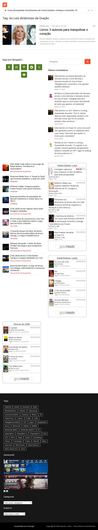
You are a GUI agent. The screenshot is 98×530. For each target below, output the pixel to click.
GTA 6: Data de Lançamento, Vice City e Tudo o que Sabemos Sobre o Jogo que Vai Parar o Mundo (27, 221)
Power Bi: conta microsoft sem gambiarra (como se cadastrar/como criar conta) (72, 130)
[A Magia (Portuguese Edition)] (51, 286)
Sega (20, 437)
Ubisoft (36, 441)
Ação (35, 407)
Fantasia (25, 414)
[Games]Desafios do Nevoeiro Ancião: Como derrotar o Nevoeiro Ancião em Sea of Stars (70, 79)
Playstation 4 (22, 433)
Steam (27, 437)
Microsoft (16, 426)
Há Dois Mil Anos (61, 300)
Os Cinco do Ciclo (61, 262)
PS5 (6, 437)
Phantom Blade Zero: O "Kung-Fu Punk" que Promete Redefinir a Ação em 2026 (27, 177)
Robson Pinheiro (61, 293)
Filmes (34, 414)
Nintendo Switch (11, 430)
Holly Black (14, 359)
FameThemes (90, 526)
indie (36, 418)
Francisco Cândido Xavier (63, 302)
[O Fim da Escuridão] (51, 293)
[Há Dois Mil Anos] (51, 305)
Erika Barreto (44, 26)
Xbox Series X (33, 445)
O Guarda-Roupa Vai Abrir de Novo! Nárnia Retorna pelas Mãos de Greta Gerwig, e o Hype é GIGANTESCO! (26, 233)
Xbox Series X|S (11, 449)
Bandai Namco (10, 411)
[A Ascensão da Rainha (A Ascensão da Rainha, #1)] (5, 352)
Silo (55, 271)
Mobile (26, 426)
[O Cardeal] (5, 333)
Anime (16, 407)
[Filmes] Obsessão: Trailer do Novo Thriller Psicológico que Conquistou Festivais (26, 245)
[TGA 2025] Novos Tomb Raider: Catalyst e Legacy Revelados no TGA (26, 257)
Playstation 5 (35, 433)
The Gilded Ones (15, 366)
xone (23, 449)
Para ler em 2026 (22, 324)
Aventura (26, 407)
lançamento (41, 422)
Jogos (32, 422)
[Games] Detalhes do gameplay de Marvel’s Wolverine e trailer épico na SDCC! (26, 198)
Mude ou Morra (15, 337)
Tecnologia (17, 441)
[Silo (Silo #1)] (51, 276)
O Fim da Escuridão (62, 290)
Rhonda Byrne (55, 177)
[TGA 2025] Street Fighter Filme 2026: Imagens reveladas (26, 210)
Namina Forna (15, 368)
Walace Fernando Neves (17, 330)
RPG (13, 437)
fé (41, 414)
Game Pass (9, 418)
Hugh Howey (60, 273)
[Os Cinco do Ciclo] (51, 267)
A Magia (57, 281)
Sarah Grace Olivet (56, 193)
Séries (7, 441)
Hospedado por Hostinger (24, 526)
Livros (7, 426)
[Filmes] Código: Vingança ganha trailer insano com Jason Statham (25, 187)
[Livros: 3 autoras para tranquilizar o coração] (19, 35)
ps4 (45, 433)
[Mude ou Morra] (5, 340)
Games (20, 418)
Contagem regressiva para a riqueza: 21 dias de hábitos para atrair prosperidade (68, 172)
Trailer (27, 441)
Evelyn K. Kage (55, 210)
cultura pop (32, 411)
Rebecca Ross (14, 349)
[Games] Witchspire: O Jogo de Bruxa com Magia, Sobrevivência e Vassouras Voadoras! (27, 268)
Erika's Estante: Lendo (67, 258)
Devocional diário (12, 414)
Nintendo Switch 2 (28, 430)
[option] (50, 10)
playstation (9, 433)
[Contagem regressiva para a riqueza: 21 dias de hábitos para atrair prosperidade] (51, 175)
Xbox (44, 441)
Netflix (34, 426)
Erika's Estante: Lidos (67, 165)
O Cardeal (13, 328)
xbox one (8, 445)
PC (39, 430)
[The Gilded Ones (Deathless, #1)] (5, 371)
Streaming (37, 437)
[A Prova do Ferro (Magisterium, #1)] (5, 362)
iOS (25, 422)
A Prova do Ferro (16, 356)
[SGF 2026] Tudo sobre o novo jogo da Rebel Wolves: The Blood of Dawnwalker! (27, 166)
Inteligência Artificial (12, 422)
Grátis (28, 418)
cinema (22, 411)
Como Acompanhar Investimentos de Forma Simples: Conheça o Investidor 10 (42, 10)
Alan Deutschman (16, 340)
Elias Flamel (59, 264)
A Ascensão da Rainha (18, 347)
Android (8, 407)
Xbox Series (20, 445)
